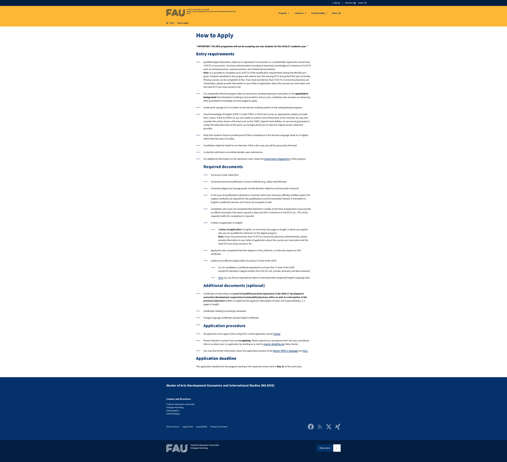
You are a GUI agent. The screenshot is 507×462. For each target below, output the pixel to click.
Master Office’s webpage (285, 351)
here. (305, 351)
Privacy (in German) (218, 426)
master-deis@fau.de (273, 344)
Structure (349, 3)
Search (361, 3)
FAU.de (337, 3)
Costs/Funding (318, 13)
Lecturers (299, 13)
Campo (276, 334)
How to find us (172, 426)
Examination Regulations (277, 159)
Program (282, 13)
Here (220, 277)
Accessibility (201, 426)
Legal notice (187, 426)
